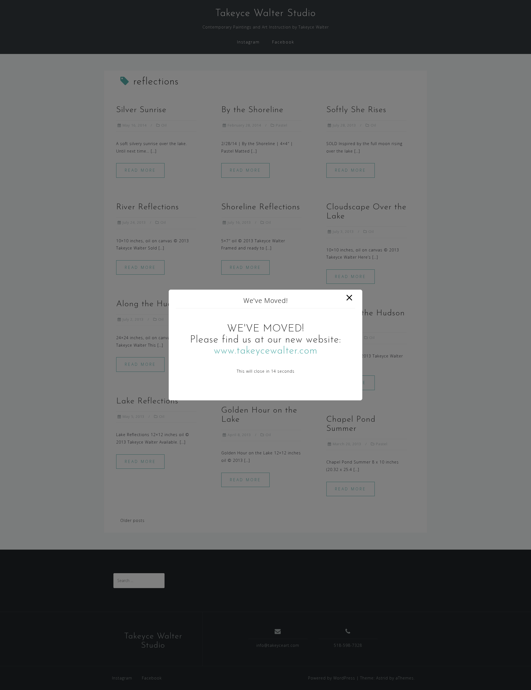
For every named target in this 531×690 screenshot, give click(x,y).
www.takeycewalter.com (265, 351)
